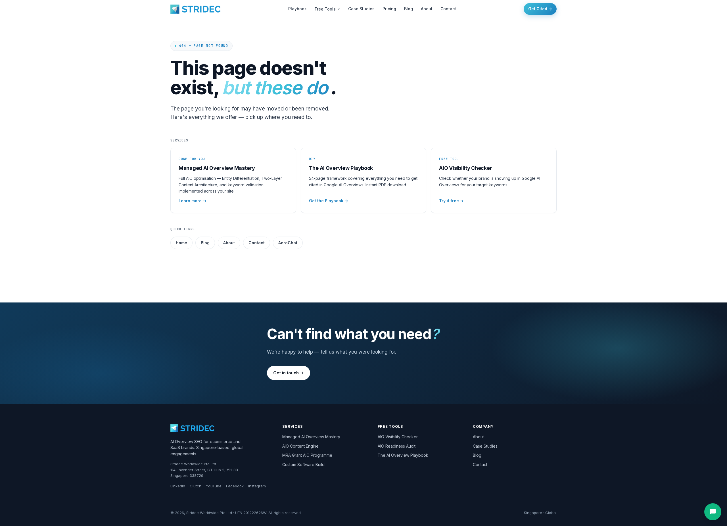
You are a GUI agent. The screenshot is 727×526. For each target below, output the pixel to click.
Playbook (297, 8)
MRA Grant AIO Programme (307, 455)
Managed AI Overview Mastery (311, 436)
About (427, 8)
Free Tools (325, 9)
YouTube (214, 486)
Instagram (257, 486)
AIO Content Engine (300, 446)
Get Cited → (540, 8)
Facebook (235, 486)
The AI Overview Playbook (403, 455)
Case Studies (361, 8)
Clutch (195, 486)
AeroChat (287, 242)
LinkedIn (177, 486)
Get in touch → (288, 372)
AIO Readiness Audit (396, 446)
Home (181, 242)
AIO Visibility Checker (398, 436)
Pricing (389, 8)
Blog (408, 8)
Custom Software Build (303, 464)
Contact (448, 8)
